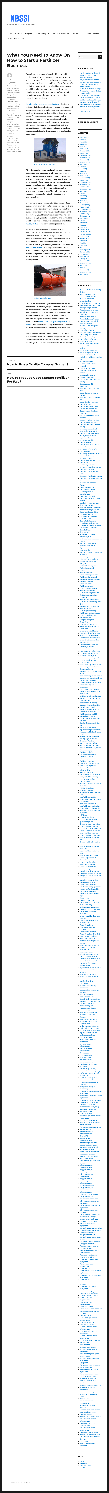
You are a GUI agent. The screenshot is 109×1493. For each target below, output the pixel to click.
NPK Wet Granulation (87, 817)
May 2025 (83, 171)
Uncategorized (85, 1010)
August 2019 (84, 274)
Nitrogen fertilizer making (89, 777)
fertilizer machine (13, 104)
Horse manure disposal (88, 656)
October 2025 (84, 160)
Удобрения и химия (87, 1367)
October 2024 (84, 187)
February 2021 (85, 256)
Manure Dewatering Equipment (90, 748)
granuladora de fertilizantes (89, 635)
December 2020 (85, 261)
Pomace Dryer (84, 898)
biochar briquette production (90, 344)
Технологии (84, 1342)
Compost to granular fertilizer (90, 460)
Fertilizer (83, 570)
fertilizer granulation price (42, 298)
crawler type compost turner (89, 503)
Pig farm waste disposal (88, 882)
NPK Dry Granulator (86, 790)
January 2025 (84, 180)
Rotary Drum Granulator (88, 932)
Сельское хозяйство (87, 1325)
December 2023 (85, 209)
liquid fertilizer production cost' (91, 730)
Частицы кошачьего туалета (90, 1410)
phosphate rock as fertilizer (89, 880)
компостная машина (87, 1131)
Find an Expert (42, 34)
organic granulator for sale (89, 855)
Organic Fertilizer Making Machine (13, 147)
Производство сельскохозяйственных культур (88, 1282)
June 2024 (83, 196)
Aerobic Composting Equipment (91, 303)
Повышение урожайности (89, 1246)
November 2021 (85, 254)
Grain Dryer (84, 629)
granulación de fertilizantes (89, 631)
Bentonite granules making (89, 335)
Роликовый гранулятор (88, 1318)
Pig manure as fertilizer (88, 885)
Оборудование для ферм (88, 1210)
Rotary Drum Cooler (86, 925)
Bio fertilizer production (88, 339)
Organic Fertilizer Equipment (90, 826)
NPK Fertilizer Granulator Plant (90, 799)
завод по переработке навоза (90, 1116)
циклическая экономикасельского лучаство (87, 1405)
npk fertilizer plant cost (88, 804)
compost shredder (86, 458)
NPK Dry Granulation (87, 788)
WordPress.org (85, 1468)
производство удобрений (89, 1293)
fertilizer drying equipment (89, 575)
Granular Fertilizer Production (90, 638)
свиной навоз (85, 1320)
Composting (11, 95)
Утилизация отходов (87, 1392)
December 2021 (85, 252)
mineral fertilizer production (89, 763)
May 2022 (83, 243)
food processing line (87, 620)
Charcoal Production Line (88, 409)
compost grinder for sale (88, 449)
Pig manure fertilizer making (89, 889)
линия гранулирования (88, 1143)
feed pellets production (87, 568)
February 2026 (85, 151)
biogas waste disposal (87, 355)
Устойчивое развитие (88, 1378)
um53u (9, 80)
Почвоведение (85, 1253)
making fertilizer (33, 224)
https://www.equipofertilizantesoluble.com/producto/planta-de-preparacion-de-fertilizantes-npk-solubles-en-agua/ (91, 669)
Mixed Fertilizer (85, 770)
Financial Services (91, 34)
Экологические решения (89, 1432)
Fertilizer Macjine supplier (89, 588)
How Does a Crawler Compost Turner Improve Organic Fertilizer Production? (90, 75)
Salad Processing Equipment (89, 945)
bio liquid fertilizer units (88, 341)
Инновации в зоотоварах (89, 1120)
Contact (18, 34)
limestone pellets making (88, 703)
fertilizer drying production (89, 577)
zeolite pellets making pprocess (90, 1028)
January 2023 (84, 229)
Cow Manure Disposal (87, 496)
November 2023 (85, 211)
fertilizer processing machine (13, 110)
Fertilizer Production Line (88, 615)
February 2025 (85, 178)
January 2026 (84, 153)
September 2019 (85, 272)
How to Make (84, 662)
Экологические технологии (90, 1434)
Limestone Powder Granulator (90, 705)
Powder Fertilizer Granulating (90, 909)
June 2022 (83, 241)
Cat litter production (87, 377)
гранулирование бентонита (90, 1080)
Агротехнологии (86, 1055)
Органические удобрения (89, 1221)
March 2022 (84, 247)
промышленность (86, 1307)
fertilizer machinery (86, 586)
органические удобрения (89, 1219)
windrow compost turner (88, 1021)
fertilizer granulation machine (90, 579)
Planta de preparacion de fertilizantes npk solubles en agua (89, 893)
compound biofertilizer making (90, 467)
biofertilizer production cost (89, 353)
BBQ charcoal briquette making (90, 332)
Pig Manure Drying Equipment (90, 887)
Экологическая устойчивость (90, 1417)
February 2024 (85, 205)
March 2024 (84, 203)
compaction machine (87, 440)
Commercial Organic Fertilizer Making (13, 88)
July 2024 (83, 194)
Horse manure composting (89, 653)
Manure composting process (89, 745)
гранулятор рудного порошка (90, 1100)
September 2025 (85, 162)
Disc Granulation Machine (89, 514)
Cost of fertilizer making (88, 487)
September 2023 (85, 216)
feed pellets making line (88, 566)
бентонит (83, 1066)
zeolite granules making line (89, 1026)
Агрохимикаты (85, 1057)
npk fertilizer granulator (88, 797)
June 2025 (83, 169)
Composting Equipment (88, 465)
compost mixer (85, 451)
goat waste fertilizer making (89, 626)
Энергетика (84, 1441)
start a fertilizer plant (87, 997)
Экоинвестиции (86, 1414)
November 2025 (85, 158)
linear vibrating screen (87, 716)
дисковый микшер (87, 1111)
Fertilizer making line (87, 591)
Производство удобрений (89, 1291)
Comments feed (85, 1466)
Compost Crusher (86, 442)
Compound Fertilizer (87, 469)
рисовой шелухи (86, 1316)
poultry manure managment (89, 907)
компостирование (86, 1129)
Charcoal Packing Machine (89, 406)
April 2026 (83, 146)
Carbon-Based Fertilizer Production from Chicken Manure (88, 370)
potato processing (86, 905)
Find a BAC (76, 34)
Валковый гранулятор (88, 1069)
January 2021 (84, 259)
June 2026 (83, 142)
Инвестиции (84, 1118)
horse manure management (89, 658)
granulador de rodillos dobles (90, 633)
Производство (85, 1268)
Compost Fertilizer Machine (89, 445)
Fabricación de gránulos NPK (89, 559)
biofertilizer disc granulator (89, 350)
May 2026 (83, 144)
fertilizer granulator (13, 101)
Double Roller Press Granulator (90, 525)
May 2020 (83, 265)
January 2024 (84, 207)
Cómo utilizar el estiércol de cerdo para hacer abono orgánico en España (89, 436)
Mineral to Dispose (86, 768)
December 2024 (85, 182)
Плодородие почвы (87, 1244)
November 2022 (85, 234)
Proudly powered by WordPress (19, 1483)
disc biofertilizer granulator (89, 510)
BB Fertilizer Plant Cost (87, 330)
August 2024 (84, 191)
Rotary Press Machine (87, 938)
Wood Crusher (85, 1024)
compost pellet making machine (91, 454)
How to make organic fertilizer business (43, 104)
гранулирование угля (87, 1087)
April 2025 (83, 173)
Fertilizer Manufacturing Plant (90, 599)
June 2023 (83, 223)
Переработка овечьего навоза (90, 1230)
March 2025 (84, 176)
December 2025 (85, 155)
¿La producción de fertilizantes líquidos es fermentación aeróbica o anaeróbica (90, 1033)
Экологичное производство (90, 1437)
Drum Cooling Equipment (88, 528)
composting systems (34, 248)
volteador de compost (87, 1015)
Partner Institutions (60, 34)
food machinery (85, 617)
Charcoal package (86, 404)
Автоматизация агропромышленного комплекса (87, 1039)
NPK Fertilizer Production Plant (90, 808)
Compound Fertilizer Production (91, 476)
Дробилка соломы (86, 1114)
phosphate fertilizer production (90, 873)
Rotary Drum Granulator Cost (90, 934)
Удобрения (84, 1363)
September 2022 (85, 238)
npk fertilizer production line (90, 806)
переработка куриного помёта (91, 1228)
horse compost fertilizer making (91, 651)
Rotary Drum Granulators (88, 936)
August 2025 (84, 164)
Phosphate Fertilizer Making (89, 871)
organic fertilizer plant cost (89, 833)
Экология (83, 1439)
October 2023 (84, 214)
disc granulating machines (89, 512)
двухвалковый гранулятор (89, 1107)
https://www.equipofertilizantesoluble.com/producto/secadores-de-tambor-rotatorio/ (91, 678)
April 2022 (83, 245)
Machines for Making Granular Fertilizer (14, 115)
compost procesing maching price (44, 164)
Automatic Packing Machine (89, 319)
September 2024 (85, 189)
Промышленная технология (90, 1295)
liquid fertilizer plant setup (89, 727)
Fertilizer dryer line (86, 573)
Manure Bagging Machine (89, 743)
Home (9, 34)
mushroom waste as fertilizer (90, 775)
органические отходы (88, 1217)
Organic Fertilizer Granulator (90, 831)
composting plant (13, 140)
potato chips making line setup (90, 903)
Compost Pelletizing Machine (90, 456)
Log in (82, 1461)
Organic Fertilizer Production (90, 835)
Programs (29, 34)
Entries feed (84, 1463)
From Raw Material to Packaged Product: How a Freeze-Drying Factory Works (90, 91)
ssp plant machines (86, 995)
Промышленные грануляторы (91, 1309)
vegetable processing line (88, 1013)
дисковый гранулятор (88, 1109)
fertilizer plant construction (89, 606)
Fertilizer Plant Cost (86, 608)
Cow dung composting (87, 490)
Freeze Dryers (84, 622)
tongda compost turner (88, 1008)
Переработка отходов (87, 1232)
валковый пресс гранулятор (90, 1071)
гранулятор (84, 1089)
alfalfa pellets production (88, 308)
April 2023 (83, 227)
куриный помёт (86, 1134)
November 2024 (85, 185)
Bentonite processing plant (89, 337)
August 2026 (84, 137)
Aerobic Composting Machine (90, 305)
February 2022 (85, 250)
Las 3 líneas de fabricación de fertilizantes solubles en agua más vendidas (90, 691)
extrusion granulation (87, 557)
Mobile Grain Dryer (86, 772)
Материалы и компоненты (89, 1152)
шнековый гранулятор (88, 1412)
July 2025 (83, 167)
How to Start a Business (17, 38)
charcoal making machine (89, 402)
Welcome (83, 1017)
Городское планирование (89, 1078)
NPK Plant (83, 815)
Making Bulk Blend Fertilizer (89, 736)
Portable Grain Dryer (87, 900)
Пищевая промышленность (90, 1241)
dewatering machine (87, 505)
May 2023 (83, 225)
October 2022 (84, 236)
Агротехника (84, 1053)
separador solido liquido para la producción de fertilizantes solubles (90, 970)
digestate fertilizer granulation (90, 507)
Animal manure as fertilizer (89, 310)
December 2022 (85, 232)
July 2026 (83, 140)
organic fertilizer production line (14, 152)
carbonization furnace (87, 375)
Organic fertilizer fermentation (90, 828)
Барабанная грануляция (88, 1064)
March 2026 (84, 149)
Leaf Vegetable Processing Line (90, 696)
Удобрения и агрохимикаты (90, 1365)
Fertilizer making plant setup (90, 593)
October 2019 (84, 270)
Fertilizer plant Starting (88, 611)
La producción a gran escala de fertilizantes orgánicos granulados (90, 685)
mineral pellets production (89, 766)
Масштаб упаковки (87, 1149)
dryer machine (85, 532)
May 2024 (83, 198)
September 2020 (85, 263)
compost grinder (85, 447)
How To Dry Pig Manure (88, 660)
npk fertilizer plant (86, 802)
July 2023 (83, 220)
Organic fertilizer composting (90, 824)
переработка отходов (87, 1235)
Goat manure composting (88, 624)
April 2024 (83, 200)
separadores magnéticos (88, 974)
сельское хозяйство (87, 1322)
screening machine (86, 952)
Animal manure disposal (88, 317)
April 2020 (83, 268)
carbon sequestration (87, 362)
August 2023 (84, 218)
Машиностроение (86, 1158)
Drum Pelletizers (85, 530)
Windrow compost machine (89, 1019)
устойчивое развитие (88, 1381)
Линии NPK (84, 1136)
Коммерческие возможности (90, 1127)
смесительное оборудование (90, 1340)
